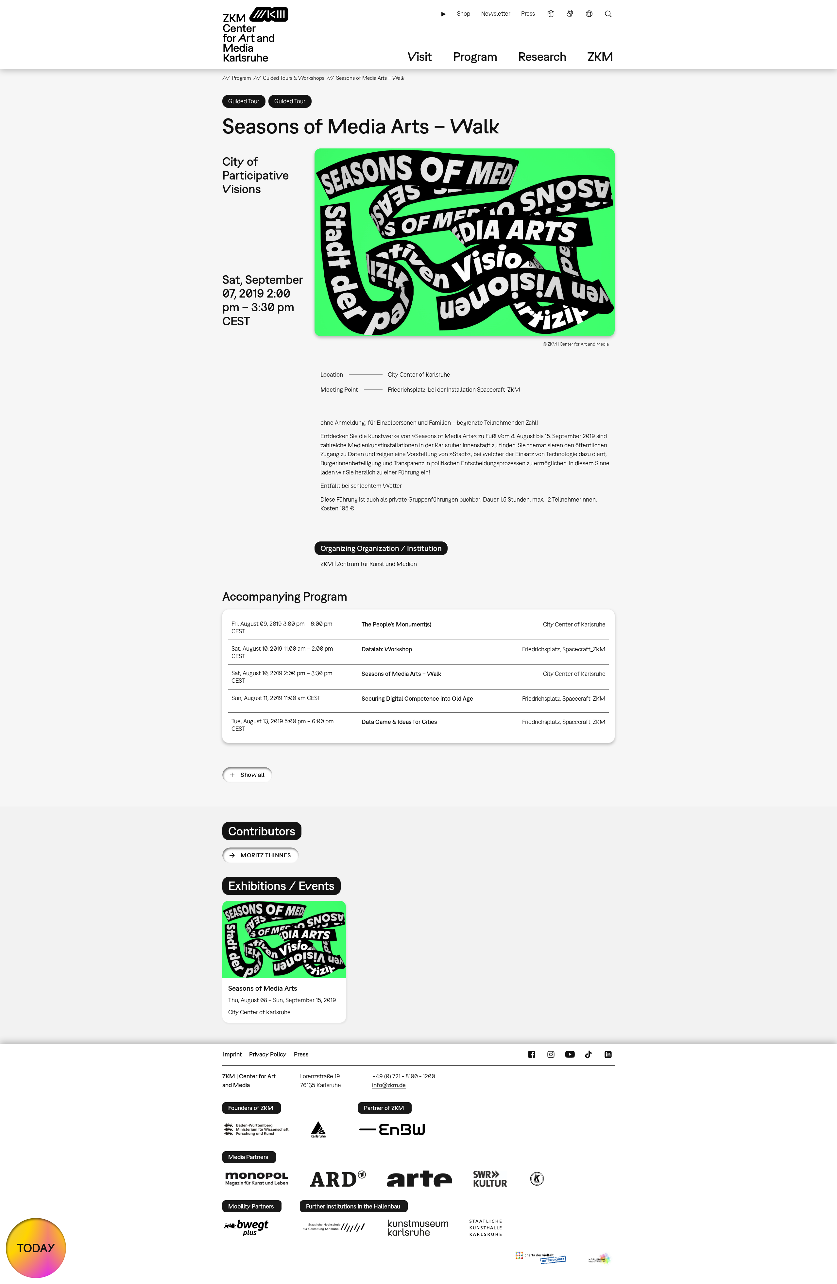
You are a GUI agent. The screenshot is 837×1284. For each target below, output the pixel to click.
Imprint (232, 1054)
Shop (463, 13)
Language (589, 14)
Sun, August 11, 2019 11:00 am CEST (275, 697)
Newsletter (495, 13)
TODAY (36, 1248)
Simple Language (550, 14)
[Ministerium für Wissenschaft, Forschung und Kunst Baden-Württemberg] (256, 1129)
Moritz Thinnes (266, 855)
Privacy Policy (267, 1054)
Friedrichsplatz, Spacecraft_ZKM (564, 649)
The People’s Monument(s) (396, 624)
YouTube (569, 1054)
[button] (465, 242)
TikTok (589, 1054)
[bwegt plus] (246, 1228)
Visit (420, 56)
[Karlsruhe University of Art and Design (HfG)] (334, 1228)
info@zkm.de (389, 1085)
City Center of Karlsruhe (419, 374)
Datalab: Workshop (387, 649)
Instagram (550, 1054)
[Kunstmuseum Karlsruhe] (418, 1228)
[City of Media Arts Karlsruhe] (600, 1259)
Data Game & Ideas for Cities (399, 721)
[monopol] (256, 1178)
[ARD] (338, 1179)
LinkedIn (608, 1054)
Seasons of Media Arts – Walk (401, 673)
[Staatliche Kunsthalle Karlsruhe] (486, 1228)
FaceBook (531, 1054)
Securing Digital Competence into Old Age (417, 698)
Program (475, 56)
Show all (253, 774)
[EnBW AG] (392, 1130)
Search (608, 14)
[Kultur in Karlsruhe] (536, 1179)
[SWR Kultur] (490, 1179)
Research (542, 56)
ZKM (600, 56)
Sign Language (569, 14)
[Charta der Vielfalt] (540, 1259)
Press (528, 13)
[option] (287, 962)
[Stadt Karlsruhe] (318, 1129)
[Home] (264, 34)
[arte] (419, 1179)
